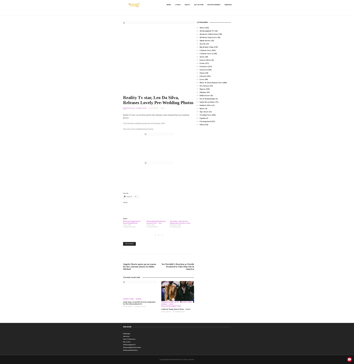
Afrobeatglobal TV (207, 31)
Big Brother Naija (129, 108)
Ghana (202, 73)
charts (202, 57)
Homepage (126, 333)
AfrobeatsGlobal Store (130, 350)
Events (202, 63)
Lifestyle (203, 76)
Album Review (205, 41)
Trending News (205, 115)
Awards (202, 44)
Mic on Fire (127, 342)
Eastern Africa (205, 60)
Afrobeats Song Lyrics (208, 37)
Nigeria (202, 89)
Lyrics (171, 304)
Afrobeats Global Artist (170, 302)
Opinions (203, 92)
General (139, 299)
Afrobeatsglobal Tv (129, 344)
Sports (202, 108)
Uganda (203, 118)
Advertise (126, 336)
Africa (202, 28)
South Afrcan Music (207, 102)
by (153, 108)
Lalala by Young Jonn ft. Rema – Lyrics (175, 309)
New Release (204, 86)
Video (202, 125)
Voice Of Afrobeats (129, 339)
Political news (205, 95)
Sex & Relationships (207, 99)
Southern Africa (206, 105)
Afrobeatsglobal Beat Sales (132, 347)
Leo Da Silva (129, 243)
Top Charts (204, 112)
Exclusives (204, 66)
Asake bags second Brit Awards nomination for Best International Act (139, 303)
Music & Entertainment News (171, 306)
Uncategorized (205, 121)
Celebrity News (141, 108)
